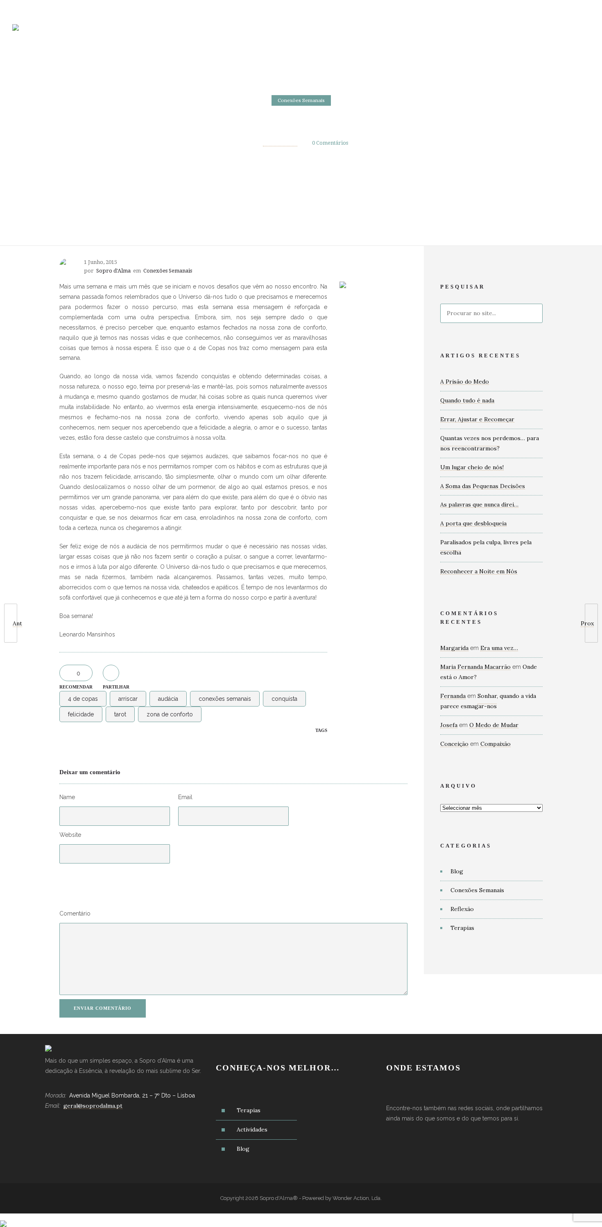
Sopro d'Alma (280, 143)
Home (156, 32)
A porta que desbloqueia (473, 523)
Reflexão (462, 909)
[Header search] (579, 34)
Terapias (251, 32)
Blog (347, 32)
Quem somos (201, 32)
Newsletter (443, 32)
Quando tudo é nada (467, 400)
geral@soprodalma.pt (50, 8)
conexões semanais (225, 698)
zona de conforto (170, 714)
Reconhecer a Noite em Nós (478, 571)
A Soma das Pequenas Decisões (482, 486)
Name (67, 797)
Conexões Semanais (477, 890)
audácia (168, 698)
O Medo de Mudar (493, 725)
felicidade (81, 714)
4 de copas (83, 698)
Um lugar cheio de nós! (472, 467)
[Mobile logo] (3, 1218)
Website (70, 835)
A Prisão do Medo (464, 381)
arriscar (128, 698)
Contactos (389, 32)
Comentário (75, 913)
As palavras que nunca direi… (479, 504)
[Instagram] (563, 9)
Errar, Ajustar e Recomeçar (477, 419)
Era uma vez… (499, 648)
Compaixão (495, 744)
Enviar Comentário (102, 1008)
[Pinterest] (581, 9)
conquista (284, 698)
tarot (120, 714)
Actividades (303, 32)
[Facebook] (545, 9)
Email (185, 797)
